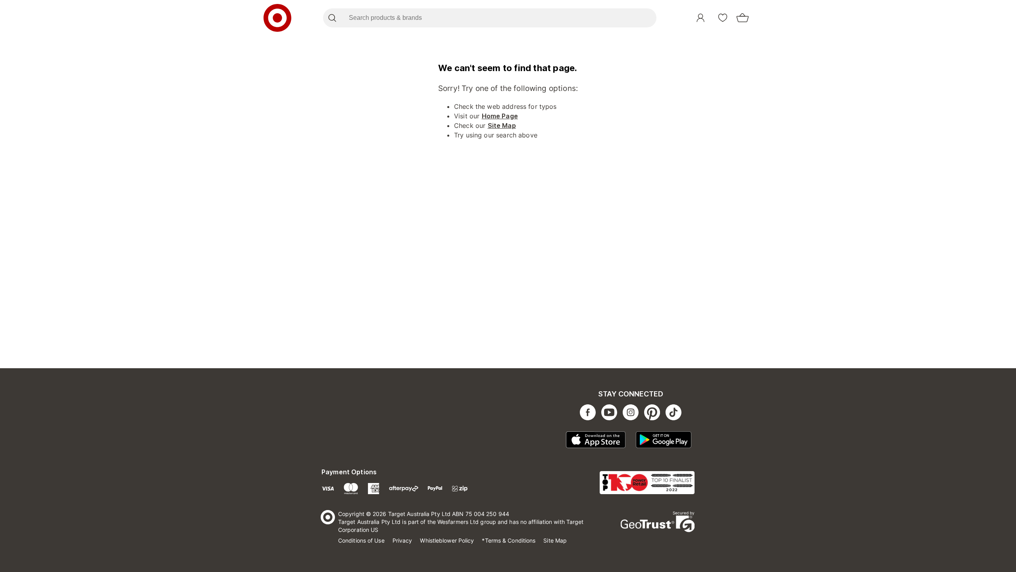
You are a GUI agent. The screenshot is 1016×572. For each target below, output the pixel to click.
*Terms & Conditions (508, 540)
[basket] (742, 18)
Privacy (402, 540)
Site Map (502, 125)
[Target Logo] (277, 18)
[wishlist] (723, 18)
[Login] (700, 18)
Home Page (500, 116)
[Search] (332, 17)
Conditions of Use (361, 540)
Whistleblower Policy (447, 540)
